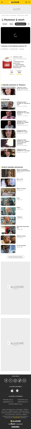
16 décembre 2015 (20, 58)
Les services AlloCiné (10, 414)
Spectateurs (19, 70)
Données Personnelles (6, 412)
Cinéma (7, 15)
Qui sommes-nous (11, 409)
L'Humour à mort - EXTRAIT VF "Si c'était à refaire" (23, 113)
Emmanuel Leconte (19, 61)
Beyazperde (6, 401)
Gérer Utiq (18, 414)
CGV (6, 411)
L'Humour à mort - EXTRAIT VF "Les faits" (23, 150)
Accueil (3, 15)
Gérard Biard (16, 66)
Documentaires (13, 15)
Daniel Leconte (16, 63)
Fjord (18, 198)
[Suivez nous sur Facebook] (6, 380)
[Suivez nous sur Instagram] (15, 380)
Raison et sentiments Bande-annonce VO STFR (23, 170)
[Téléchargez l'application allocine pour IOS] (13, 390)
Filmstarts (6, 399)
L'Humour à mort (20, 15)
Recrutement (19, 409)
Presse (11, 70)
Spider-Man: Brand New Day (23, 227)
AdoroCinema (21, 401)
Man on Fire (20, 179)
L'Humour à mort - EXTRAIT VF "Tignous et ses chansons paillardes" (23, 142)
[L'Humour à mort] (7, 62)
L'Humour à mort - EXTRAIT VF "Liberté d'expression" (22, 122)
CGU (2, 411)
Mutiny (18, 207)
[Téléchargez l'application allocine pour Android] (18, 390)
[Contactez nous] (24, 380)
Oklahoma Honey (21, 236)
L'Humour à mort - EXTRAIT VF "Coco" (22, 131)
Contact (4, 409)
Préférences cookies (23, 411)
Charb (23, 66)
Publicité (26, 409)
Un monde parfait (21, 245)
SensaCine (21, 399)
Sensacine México (14, 404)
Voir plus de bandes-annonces (15, 257)
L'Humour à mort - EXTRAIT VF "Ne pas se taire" (23, 103)
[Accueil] (14, 2)
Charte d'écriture (26, 412)
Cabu (21, 66)
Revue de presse (17, 412)
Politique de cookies (13, 411)
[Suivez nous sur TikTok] (20, 380)
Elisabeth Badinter (19, 64)
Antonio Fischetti (17, 67)
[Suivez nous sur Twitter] (11, 380)
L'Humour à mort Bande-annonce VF (22, 88)
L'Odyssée (19, 217)
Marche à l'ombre (21, 188)
